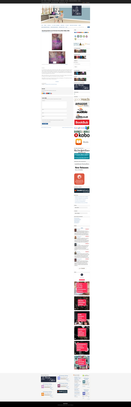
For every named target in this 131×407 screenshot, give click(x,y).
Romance (45, 0)
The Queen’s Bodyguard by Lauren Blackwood (81, 198)
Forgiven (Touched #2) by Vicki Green (67, 127)
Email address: (76, 62)
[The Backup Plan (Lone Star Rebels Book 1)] (77, 52)
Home (42, 0)
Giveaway (79, 0)
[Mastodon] (84, 32)
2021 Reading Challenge (47, 384)
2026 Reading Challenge (86, 390)
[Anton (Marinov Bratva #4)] (75, 74)
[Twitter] (76, 32)
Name (43, 109)
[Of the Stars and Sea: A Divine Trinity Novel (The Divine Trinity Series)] (77, 74)
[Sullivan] (75, 58)
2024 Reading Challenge (63, 383)
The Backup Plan (79, 236)
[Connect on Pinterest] (46, 93)
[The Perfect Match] (81, 74)
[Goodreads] (83, 32)
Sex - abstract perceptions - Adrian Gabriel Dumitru (77, 384)
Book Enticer (65, 403)
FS (44, 385)
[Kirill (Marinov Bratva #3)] (83, 52)
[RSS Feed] (88, 32)
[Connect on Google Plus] (48, 93)
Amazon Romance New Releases (45, 2)
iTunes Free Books (76, 375)
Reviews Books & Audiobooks (73, 0)
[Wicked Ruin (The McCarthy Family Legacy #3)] (75, 52)
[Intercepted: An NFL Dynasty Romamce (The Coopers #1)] (83, 58)
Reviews (82, 227)
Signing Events (62, 0)
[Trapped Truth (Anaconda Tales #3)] (85, 74)
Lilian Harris (78, 244)
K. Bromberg (78, 237)
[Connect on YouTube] (51, 93)
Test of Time (78, 251)
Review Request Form (62, 2)
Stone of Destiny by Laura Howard (46, 127)
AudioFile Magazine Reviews (54, 2)
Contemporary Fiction (48, 84)
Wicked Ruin (78, 229)
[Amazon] (82, 32)
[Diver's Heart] (81, 58)
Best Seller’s (66, 0)
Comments (88, 2)
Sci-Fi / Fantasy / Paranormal (55, 0)
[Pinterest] (79, 32)
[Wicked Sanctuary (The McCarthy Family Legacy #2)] (81, 52)
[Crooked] (85, 58)
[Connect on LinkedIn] (49, 93)
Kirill (77, 243)
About (66, 2)
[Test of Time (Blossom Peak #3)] (79, 52)
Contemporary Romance (77, 219)
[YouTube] (78, 32)
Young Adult (49, 0)
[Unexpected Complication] (79, 58)
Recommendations (76, 218)
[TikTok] (85, 32)
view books (52, 389)
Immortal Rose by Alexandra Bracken (80, 201)
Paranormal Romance (77, 220)
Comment (43, 100)
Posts (84, 2)
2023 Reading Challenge (63, 375)
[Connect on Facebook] (43, 93)
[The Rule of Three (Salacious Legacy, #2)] (85, 52)
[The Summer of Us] (77, 58)
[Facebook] (74, 32)
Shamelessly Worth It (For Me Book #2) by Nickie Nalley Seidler (56, 31)
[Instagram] (77, 32)
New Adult (52, 84)
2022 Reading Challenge (47, 391)
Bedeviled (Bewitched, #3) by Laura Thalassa (81, 202)
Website (43, 116)
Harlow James (79, 252)
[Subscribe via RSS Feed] (42, 93)
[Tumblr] (80, 32)
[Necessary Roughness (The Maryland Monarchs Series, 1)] (79, 74)
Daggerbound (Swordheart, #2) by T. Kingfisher (81, 196)
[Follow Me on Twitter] (45, 93)
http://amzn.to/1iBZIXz (64, 64)
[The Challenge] (83, 74)
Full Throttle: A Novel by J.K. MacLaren (80, 199)
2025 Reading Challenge (86, 378)
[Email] (87, 32)
